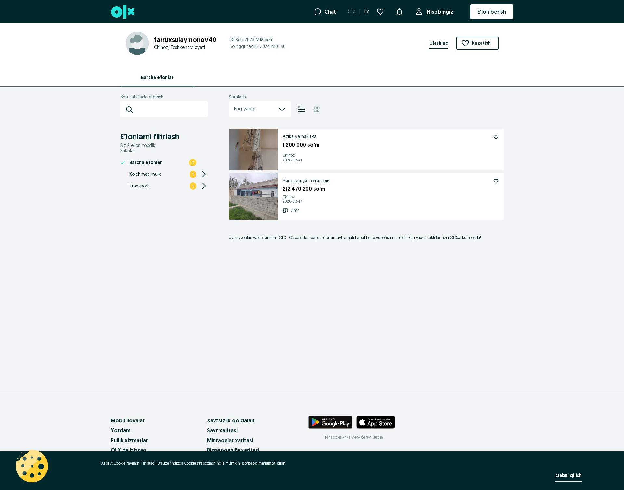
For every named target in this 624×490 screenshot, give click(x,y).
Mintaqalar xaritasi (230, 440)
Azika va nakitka (300, 136)
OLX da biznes (129, 450)
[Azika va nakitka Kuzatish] (496, 137)
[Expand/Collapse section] (204, 174)
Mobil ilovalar (128, 420)
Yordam (121, 430)
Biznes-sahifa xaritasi (233, 450)
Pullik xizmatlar (129, 440)
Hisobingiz (440, 11)
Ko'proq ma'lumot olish (263, 463)
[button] (399, 11)
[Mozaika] (316, 109)
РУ (366, 12)
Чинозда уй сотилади (306, 181)
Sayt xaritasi (222, 430)
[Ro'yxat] (302, 109)
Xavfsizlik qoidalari (230, 420)
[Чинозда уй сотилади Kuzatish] (496, 181)
